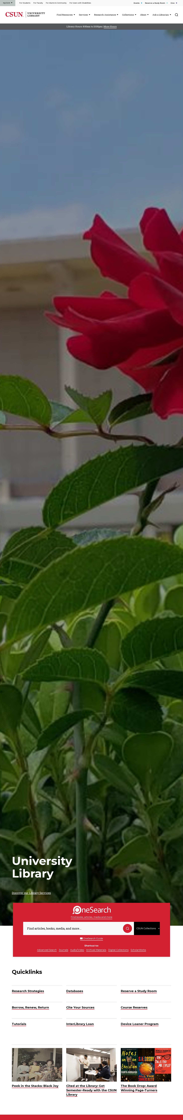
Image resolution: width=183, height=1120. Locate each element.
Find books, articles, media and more (91, 917)
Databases (74, 991)
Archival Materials (96, 950)
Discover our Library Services (31, 893)
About (143, 14)
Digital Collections (118, 950)
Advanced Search (47, 950)
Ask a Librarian (160, 14)
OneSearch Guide (93, 938)
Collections (128, 14)
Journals (63, 950)
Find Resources (65, 14)
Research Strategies (28, 991)
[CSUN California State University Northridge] (15, 17)
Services (83, 14)
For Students (24, 3)
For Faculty (38, 3)
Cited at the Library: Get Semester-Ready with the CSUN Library (91, 1090)
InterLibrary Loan (80, 1024)
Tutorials (19, 1024)
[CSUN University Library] (35, 17)
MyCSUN (6, 3)
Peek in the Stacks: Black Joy (35, 1086)
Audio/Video (77, 950)
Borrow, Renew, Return (30, 1007)
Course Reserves (134, 1007)
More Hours (110, 26)
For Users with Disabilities (80, 3)
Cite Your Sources (80, 1007)
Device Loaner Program (139, 1024)
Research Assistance (105, 14)
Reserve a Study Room (155, 3)
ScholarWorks (138, 950)
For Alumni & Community (56, 3)
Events (137, 3)
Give (173, 3)
